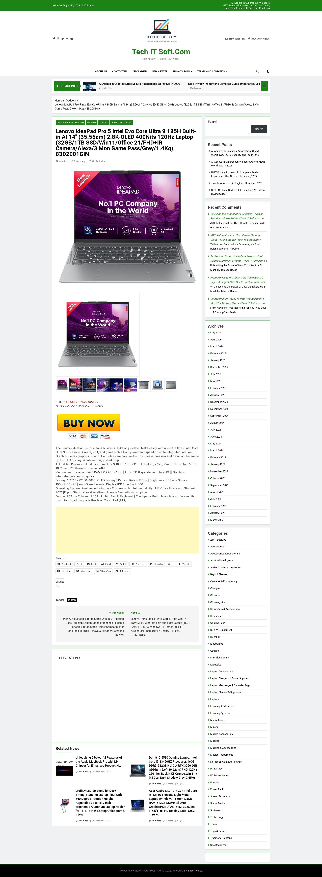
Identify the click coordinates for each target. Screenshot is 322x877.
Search (213, 121)
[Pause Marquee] (264, 86)
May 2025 (215, 381)
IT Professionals (219, 657)
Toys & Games (218, 831)
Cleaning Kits (217, 602)
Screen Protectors (220, 796)
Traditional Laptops (121, 122)
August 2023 (217, 492)
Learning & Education (222, 706)
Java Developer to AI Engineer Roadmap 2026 (253, 5)
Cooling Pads (217, 622)
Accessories (217, 546)
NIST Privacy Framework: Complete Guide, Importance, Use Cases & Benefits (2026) (250, 3)
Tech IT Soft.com (161, 51)
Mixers (214, 726)
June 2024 (216, 436)
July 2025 (215, 374)
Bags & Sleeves (218, 574)
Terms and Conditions (212, 71)
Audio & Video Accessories (225, 567)
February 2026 (218, 353)
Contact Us (119, 71)
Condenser (216, 616)
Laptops (103, 122)
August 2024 (217, 422)
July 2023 (215, 499)
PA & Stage (216, 768)
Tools (213, 824)
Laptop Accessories (221, 671)
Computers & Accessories (70, 122)
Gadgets (91, 122)
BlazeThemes (194, 870)
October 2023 (217, 478)
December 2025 (219, 367)
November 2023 (219, 471)
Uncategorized (218, 845)
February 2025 (218, 388)
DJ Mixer (215, 636)
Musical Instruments (221, 754)
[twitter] (62, 39)
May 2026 (215, 332)
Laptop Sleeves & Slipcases (225, 692)
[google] (67, 39)
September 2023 (219, 485)
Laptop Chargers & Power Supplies (229, 678)
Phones (214, 782)
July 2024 (215, 429)
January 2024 (217, 464)
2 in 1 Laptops (218, 539)
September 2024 (219, 415)
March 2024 (216, 450)
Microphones (217, 720)
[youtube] (71, 39)
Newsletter (160, 71)
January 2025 (217, 395)
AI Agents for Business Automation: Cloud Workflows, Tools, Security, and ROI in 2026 (249, 8)
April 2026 (216, 339)
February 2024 (218, 457)
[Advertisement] (127, 530)
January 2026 (217, 360)
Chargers (215, 588)
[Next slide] (268, 3)
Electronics (216, 643)
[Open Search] (257, 71)
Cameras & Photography (223, 581)
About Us (101, 71)
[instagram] (58, 39)
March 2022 (216, 519)
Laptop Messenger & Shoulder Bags (230, 685)
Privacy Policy (182, 71)
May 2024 (215, 443)
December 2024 (219, 401)
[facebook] (54, 39)
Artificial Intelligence (221, 560)
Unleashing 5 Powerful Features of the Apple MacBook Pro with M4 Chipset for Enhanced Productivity (99, 761)
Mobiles (214, 740)
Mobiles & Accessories (223, 747)
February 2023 (218, 506)
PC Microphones (219, 775)
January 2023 (217, 512)
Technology (216, 817)
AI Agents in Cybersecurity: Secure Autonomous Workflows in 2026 (82, 83)
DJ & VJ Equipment (221, 630)
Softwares (216, 810)
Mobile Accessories (221, 733)
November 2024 (219, 408)
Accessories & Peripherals (225, 553)
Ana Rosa (64, 161)
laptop (72, 600)
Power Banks (217, 789)
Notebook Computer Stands (226, 761)
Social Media (217, 803)
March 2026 (216, 346)
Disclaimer (139, 71)
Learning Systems (220, 713)
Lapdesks (215, 664)
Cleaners (215, 595)
